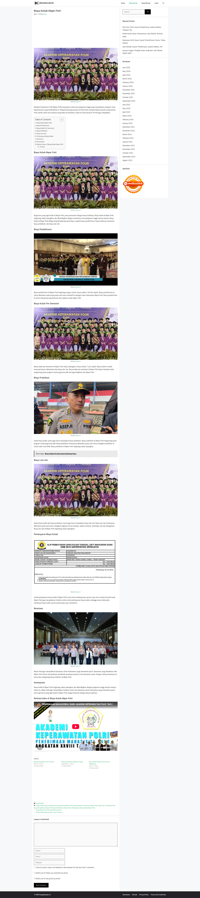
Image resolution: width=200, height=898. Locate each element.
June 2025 (126, 104)
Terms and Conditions (158, 894)
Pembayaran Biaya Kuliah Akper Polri (83, 808)
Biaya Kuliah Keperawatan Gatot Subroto (49, 812)
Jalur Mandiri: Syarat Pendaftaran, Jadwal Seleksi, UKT (142, 46)
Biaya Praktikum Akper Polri (62, 808)
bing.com (78, 102)
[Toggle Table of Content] (60, 119)
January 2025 (127, 123)
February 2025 (128, 119)
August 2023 (127, 160)
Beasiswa (40, 139)
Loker (156, 3)
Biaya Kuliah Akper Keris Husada (44, 762)
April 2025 (126, 112)
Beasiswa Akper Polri (50, 805)
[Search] (148, 11)
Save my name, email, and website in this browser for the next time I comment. (65, 867)
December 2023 (128, 145)
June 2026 (126, 67)
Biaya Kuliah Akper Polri (44, 123)
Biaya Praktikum (42, 131)
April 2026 (126, 75)
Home (123, 3)
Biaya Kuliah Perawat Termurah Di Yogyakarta (99, 763)
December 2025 (128, 89)
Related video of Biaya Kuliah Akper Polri (50, 144)
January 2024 (127, 141)
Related (42, 147)
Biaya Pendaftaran (43, 125)
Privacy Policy (144, 894)
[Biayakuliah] (44, 3)
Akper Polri (39, 805)
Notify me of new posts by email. (48, 878)
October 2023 (127, 153)
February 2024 (128, 138)
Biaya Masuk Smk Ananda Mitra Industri (49, 810)
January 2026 (127, 86)
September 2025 (128, 101)
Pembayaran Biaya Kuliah (45, 136)
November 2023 (128, 149)
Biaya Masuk (146, 3)
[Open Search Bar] (163, 3)
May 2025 (126, 108)
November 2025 (128, 93)
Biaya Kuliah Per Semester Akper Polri (85, 805)
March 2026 (127, 78)
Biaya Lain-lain (41, 133)
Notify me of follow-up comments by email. (52, 873)
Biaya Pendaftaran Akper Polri (43, 808)
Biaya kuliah (133, 3)
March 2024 (127, 134)
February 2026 (128, 82)
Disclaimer (126, 894)
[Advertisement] (76, 30)
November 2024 (128, 130)
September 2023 (128, 156)
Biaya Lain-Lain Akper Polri (106, 805)
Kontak (134, 894)
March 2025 (127, 115)
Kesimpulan (40, 141)
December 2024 (128, 127)
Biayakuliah (62, 3)
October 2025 (127, 97)
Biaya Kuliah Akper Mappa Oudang (72, 762)
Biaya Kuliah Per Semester (45, 128)
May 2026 (126, 71)
